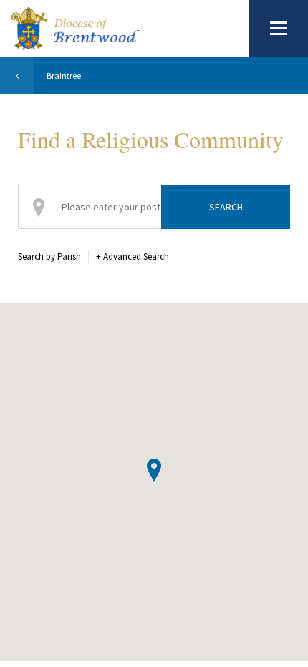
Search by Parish (49, 256)
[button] (154, 470)
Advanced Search (132, 256)
